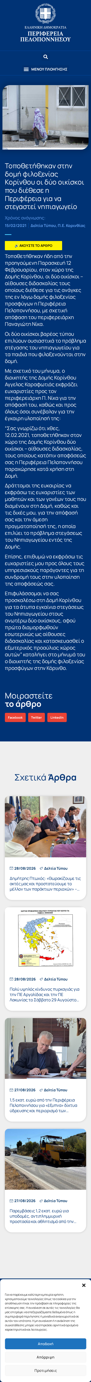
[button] (83, 1285)
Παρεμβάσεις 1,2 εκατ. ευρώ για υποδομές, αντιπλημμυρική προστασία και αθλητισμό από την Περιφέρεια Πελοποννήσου (42, 1218)
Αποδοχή (45, 1343)
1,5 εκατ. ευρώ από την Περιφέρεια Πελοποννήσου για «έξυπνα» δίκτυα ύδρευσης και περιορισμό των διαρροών (43, 1108)
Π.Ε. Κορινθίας (71, 225)
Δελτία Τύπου (43, 225)
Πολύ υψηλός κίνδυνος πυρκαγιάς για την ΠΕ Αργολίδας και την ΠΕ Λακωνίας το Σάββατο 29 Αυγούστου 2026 (44, 997)
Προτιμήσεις (45, 1370)
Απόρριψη (45, 1357)
